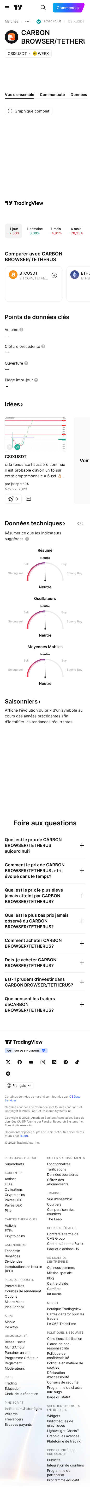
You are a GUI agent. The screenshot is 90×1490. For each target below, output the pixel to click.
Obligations (14, 1189)
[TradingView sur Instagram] (42, 1062)
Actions (10, 1179)
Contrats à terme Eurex (65, 1244)
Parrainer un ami (17, 1352)
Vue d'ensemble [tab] (19, 94)
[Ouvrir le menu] (7, 7)
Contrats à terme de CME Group (62, 1236)
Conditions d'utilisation (64, 1338)
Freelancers (14, 1419)
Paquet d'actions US (63, 1249)
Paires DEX (13, 1205)
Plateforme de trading (64, 1441)
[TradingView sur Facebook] (19, 1062)
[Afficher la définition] (21, 329)
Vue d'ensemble (59, 1199)
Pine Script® (14, 1307)
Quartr (24, 1136)
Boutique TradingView (64, 1309)
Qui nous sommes (61, 1267)
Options (11, 1296)
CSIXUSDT (16, 456)
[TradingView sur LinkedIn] (54, 1062)
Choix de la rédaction (21, 1394)
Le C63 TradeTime (61, 1324)
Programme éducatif (63, 1480)
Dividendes (13, 1261)
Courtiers (54, 1204)
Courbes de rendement (23, 1291)
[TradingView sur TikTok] (77, 1062)
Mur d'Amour (14, 1347)
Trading (11, 1383)
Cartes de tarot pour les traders (65, 1316)
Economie (12, 1251)
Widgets (53, 1416)
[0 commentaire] (28, 499)
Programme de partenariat (58, 1472)
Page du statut (58, 1397)
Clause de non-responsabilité (59, 1346)
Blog (50, 1278)
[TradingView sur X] (8, 1062)
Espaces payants (18, 1424)
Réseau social (15, 1342)
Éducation (12, 1388)
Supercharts (14, 1164)
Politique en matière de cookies (65, 1365)
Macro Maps (14, 1302)
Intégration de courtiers (65, 1465)
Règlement (13, 1363)
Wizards (11, 1414)
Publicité (53, 1460)
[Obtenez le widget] (80, 523)
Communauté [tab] (52, 94)
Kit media (54, 1294)
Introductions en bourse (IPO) (23, 1269)
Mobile (10, 1322)
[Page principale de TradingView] (18, 7)
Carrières (54, 1289)
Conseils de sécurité (62, 1382)
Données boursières (62, 1174)
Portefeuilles (14, 1286)
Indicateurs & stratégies (23, 1409)
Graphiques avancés (63, 1436)
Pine (8, 1210)
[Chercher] (43, 7)
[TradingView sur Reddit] (8, 1073)
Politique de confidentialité (58, 1355)
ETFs (8, 1184)
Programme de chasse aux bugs (64, 1389)
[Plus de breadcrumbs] (27, 21)
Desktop (11, 1327)
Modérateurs (15, 1368)
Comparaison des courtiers (60, 1211)
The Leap (54, 1219)
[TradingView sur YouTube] (31, 1062)
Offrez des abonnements (57, 1182)
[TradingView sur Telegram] (65, 1062)
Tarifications (56, 1169)
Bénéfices (12, 1256)
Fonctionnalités (58, 1164)
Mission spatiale (59, 1273)
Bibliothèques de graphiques (60, 1423)
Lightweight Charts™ (63, 1431)
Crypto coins (15, 1195)
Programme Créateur (21, 1358)
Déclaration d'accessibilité (58, 1375)
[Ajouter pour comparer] (54, 275)
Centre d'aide (57, 1283)
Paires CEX (13, 1200)
